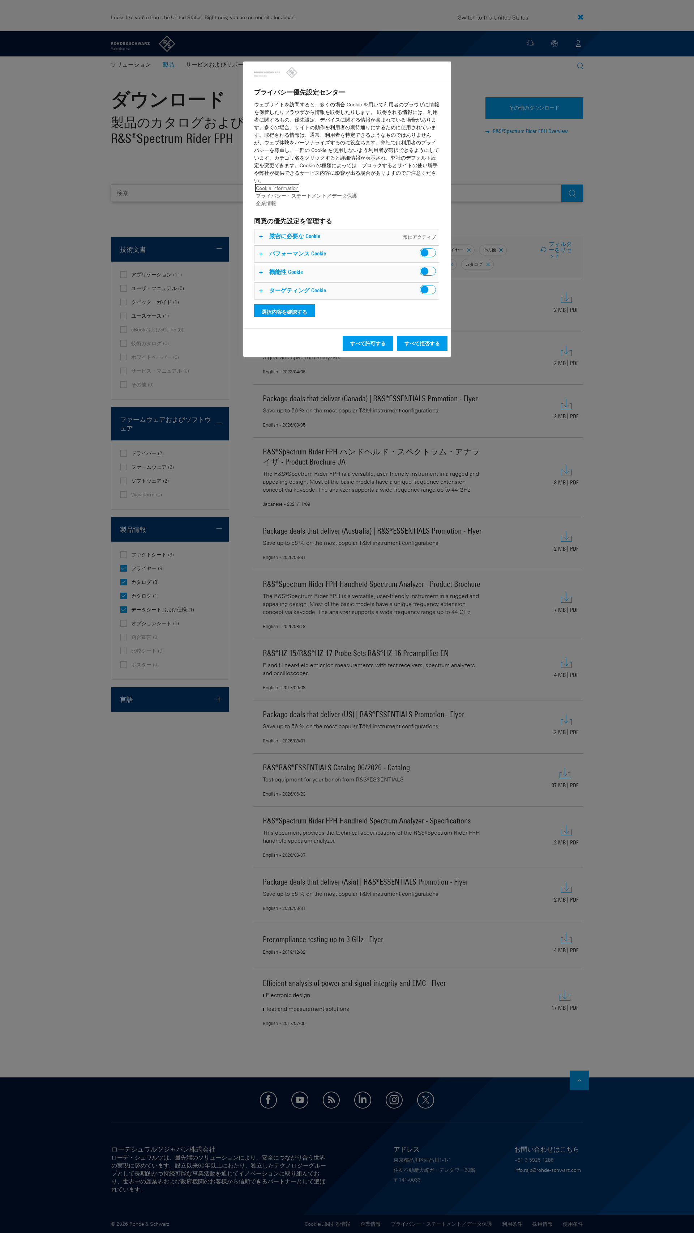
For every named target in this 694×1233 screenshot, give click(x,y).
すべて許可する (368, 343)
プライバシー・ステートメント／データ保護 (306, 195)
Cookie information (277, 188)
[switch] (428, 252)
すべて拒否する (422, 343)
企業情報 (266, 203)
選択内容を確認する (284, 312)
